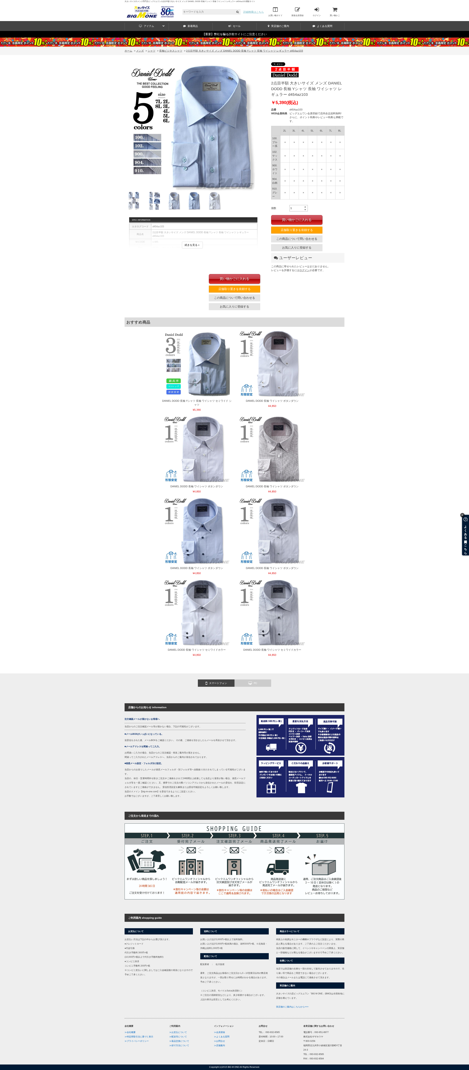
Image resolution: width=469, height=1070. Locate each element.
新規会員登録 (297, 15)
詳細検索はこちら (253, 11)
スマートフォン (218, 683)
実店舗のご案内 (280, 26)
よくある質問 (324, 26)
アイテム (149, 26)
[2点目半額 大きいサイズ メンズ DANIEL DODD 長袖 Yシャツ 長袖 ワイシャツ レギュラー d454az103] (192, 127)
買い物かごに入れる (297, 220)
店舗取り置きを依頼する (297, 230)
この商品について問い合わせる (296, 238)
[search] (237, 12)
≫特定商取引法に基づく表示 (139, 1036)
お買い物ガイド (275, 15)
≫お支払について (178, 1032)
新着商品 (193, 26)
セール (237, 26)
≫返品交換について (179, 1041)
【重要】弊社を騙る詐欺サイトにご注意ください (234, 34)
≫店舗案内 (219, 1045)
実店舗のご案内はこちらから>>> (292, 1007)
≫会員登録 (219, 1032)
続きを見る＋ (192, 244)
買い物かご (335, 15)
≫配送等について (178, 1036)
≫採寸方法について (179, 1045)
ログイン (317, 15)
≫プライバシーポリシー (137, 1041)
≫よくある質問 (221, 1036)
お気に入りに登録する (296, 247)
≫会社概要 (130, 1032)
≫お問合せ (219, 1041)
